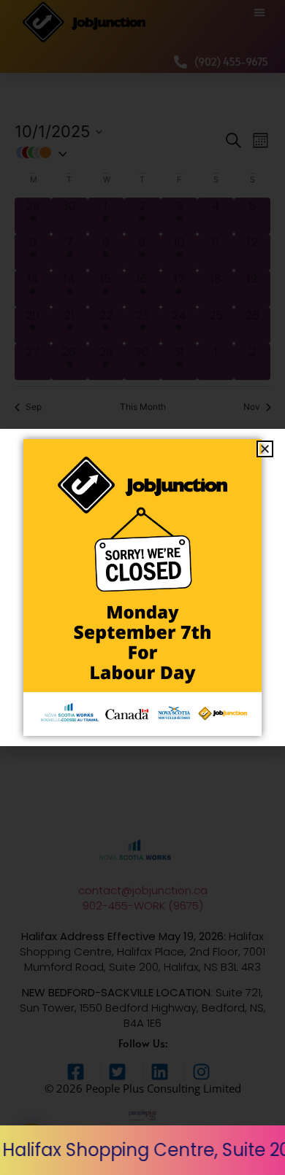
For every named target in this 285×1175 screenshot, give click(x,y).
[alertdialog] (142, 1150)
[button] (264, 448)
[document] (142, 587)
